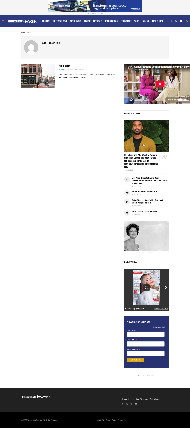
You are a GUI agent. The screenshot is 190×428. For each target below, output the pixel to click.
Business (46, 21)
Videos (146, 21)
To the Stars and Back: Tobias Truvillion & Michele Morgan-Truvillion (147, 201)
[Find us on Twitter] (171, 21)
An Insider (64, 66)
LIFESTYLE (97, 21)
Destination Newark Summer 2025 (144, 191)
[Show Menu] (3, 21)
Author (29, 32)
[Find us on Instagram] (176, 21)
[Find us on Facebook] (167, 21)
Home (23, 32)
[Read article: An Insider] (38, 76)
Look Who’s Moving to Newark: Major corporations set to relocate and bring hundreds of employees (150, 180)
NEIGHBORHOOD (111, 21)
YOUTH (137, 21)
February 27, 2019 (81, 70)
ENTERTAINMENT (60, 21)
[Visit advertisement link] (95, 6)
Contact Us (122, 420)
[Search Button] (187, 21)
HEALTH (87, 21)
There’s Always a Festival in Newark (145, 211)
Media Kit (100, 420)
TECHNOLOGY (125, 21)
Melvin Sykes (66, 70)
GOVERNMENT (75, 21)
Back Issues (157, 21)
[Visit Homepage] (23, 21)
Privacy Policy (111, 420)
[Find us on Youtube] (181, 21)
